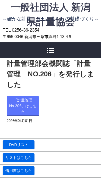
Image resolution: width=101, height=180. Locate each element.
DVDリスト (18, 144)
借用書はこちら (18, 170)
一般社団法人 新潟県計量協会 (50, 7)
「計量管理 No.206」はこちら (23, 106)
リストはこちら (18, 157)
